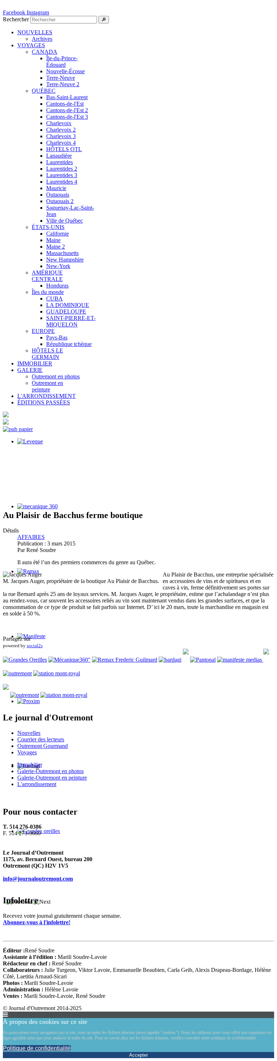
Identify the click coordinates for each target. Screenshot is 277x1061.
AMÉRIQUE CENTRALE (47, 275)
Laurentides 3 (61, 175)
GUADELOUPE (66, 311)
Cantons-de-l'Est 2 (67, 110)
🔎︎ (103, 19)
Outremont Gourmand (42, 746)
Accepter (138, 1055)
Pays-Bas (56, 337)
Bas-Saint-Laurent (67, 97)
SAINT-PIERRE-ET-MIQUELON (71, 321)
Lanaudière (59, 156)
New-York (58, 266)
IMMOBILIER (34, 363)
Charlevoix (58, 123)
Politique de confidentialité (37, 1048)
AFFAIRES (31, 537)
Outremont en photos (56, 376)
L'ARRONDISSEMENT (46, 396)
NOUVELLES (34, 32)
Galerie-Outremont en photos (50, 771)
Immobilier (29, 765)
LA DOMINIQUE (67, 305)
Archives (42, 39)
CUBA (54, 298)
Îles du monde (48, 292)
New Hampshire (65, 260)
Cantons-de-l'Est (65, 104)
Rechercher (16, 19)
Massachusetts (62, 253)
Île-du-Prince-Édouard (62, 61)
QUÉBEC (44, 91)
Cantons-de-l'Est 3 (67, 117)
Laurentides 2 (61, 169)
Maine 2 (55, 247)
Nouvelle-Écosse (65, 71)
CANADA (44, 52)
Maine (53, 240)
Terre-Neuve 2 (62, 84)
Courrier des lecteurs (40, 739)
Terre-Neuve (60, 78)
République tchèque (69, 344)
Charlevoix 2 (61, 130)
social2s (35, 645)
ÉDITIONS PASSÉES (43, 402)
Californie (57, 234)
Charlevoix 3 (61, 136)
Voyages (27, 752)
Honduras (57, 285)
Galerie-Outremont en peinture (52, 778)
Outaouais (57, 195)
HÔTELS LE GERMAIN (47, 353)
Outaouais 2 (60, 201)
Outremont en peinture (47, 386)
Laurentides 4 (61, 182)
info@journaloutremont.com (38, 879)
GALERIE (30, 370)
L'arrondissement (36, 784)
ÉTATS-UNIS (48, 227)
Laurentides (59, 162)
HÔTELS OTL (64, 149)
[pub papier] (18, 429)
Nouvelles (28, 733)
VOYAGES (31, 45)
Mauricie (56, 188)
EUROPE (43, 331)
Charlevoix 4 (61, 143)
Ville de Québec (64, 221)
